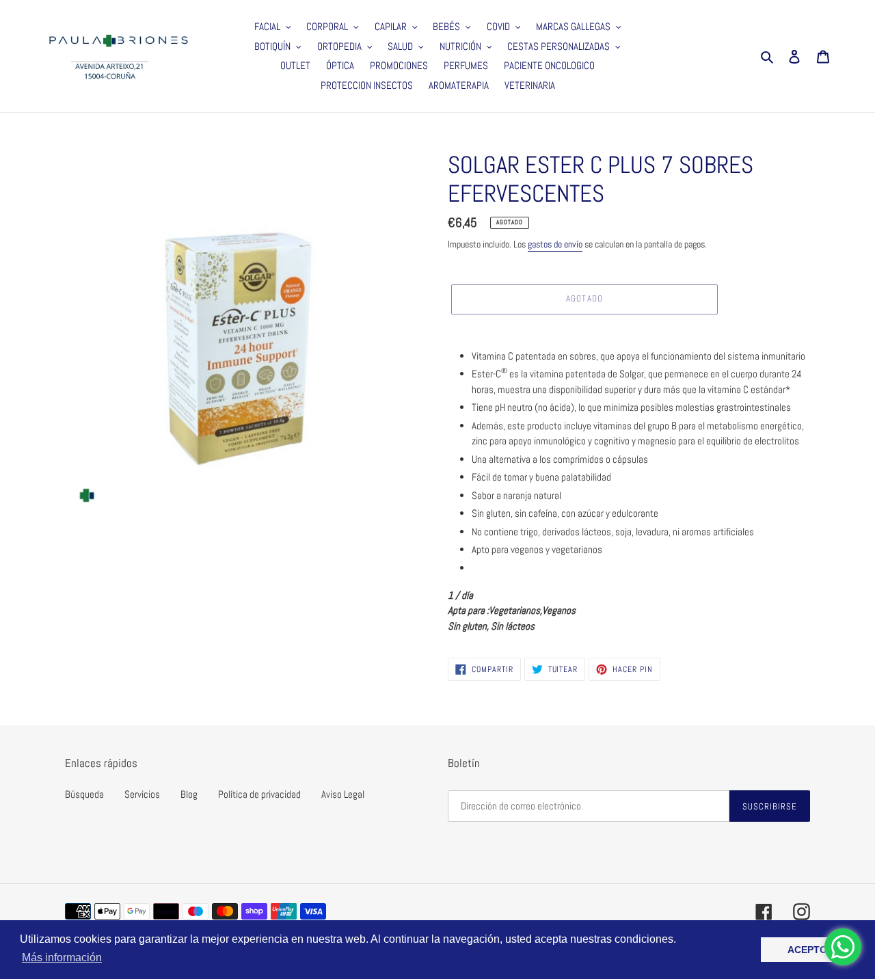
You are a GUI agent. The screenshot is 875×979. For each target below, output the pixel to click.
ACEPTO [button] (807, 949)
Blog (189, 794)
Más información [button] (62, 957)
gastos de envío (555, 244)
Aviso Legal (342, 794)
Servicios (142, 794)
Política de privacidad (259, 794)
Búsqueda (84, 794)
